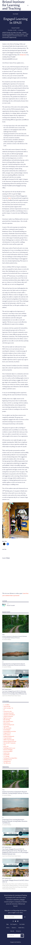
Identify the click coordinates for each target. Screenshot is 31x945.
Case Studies (15, 14)
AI (2, 662)
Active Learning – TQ (8, 708)
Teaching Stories (7, 761)
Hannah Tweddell (15, 28)
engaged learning (12, 37)
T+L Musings (6, 756)
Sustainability (6, 754)
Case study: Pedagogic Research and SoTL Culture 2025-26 (15, 881)
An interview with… (7, 711)
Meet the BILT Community (9, 743)
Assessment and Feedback (9, 714)
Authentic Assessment (8, 716)
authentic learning (6, 32)
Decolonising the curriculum (9, 731)
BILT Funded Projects (6, 689)
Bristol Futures (6, 723)
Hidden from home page (8, 739)
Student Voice (6, 753)
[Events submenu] (9, 927)
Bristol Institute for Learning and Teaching (13, 5)
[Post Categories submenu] (17, 924)
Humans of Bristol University (9, 741)
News (3, 634)
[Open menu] (28, 5)
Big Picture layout (7, 718)
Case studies (13, 32)
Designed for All (7, 733)
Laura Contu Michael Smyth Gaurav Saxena (11, 695)
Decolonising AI (6, 729)
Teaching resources (7, 759)
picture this (5, 746)
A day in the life (6, 706)
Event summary (6, 734)
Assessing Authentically (8, 713)
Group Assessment (7, 738)
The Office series (7, 763)
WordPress (19, 942)
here (9, 198)
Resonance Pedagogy (7, 749)
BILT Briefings (6, 719)
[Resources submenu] (16, 927)
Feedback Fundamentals (8, 736)
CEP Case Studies (7, 728)
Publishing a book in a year (9, 748)
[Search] (22, 935)
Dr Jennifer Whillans (6, 639)
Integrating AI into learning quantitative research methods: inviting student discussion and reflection (13, 664)
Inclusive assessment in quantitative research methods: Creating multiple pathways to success (14, 637)
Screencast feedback (7, 751)
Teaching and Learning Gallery (10, 758)
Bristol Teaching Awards (8, 724)
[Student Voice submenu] (24, 927)
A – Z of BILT (6, 704)
